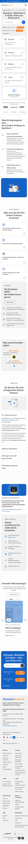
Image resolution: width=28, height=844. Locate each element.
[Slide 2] (11, 599)
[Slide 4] (16, 599)
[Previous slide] (2, 620)
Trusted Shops (6, 511)
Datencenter (11, 537)
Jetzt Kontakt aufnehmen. (10, 726)
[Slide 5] (18, 599)
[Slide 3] (14, 599)
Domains (6, 420)
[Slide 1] (8, 599)
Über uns (6, 112)
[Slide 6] (20, 599)
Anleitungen (22, 112)
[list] (14, 1)
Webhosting (12, 420)
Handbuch (18, 314)
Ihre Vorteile (13, 112)
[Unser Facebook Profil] (22, 838)
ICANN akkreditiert (13, 553)
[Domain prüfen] (23, 22)
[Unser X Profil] (19, 838)
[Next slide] (25, 620)
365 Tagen (11, 548)
